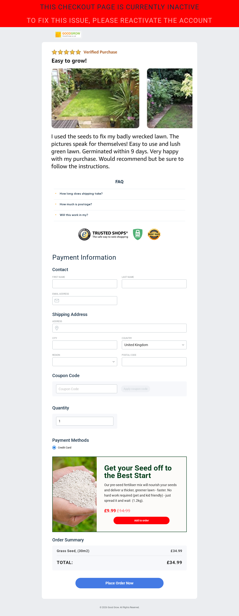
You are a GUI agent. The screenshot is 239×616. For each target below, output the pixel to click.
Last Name (128, 277)
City (54, 338)
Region (56, 355)
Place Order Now (119, 583)
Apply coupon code (136, 389)
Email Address (60, 294)
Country (127, 338)
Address (57, 321)
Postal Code (129, 355)
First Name (58, 277)
